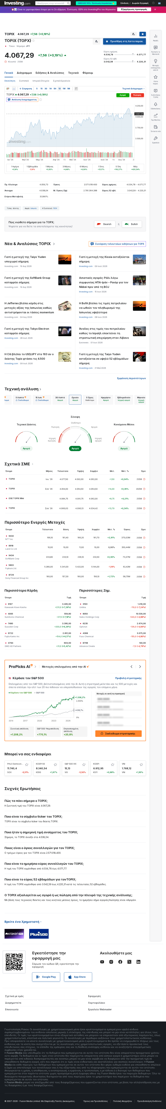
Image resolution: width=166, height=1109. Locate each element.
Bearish (107, 224)
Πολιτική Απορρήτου (122, 1101)
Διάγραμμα (24, 72)
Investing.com (86, 266)
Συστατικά (24, 81)
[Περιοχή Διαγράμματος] (14, 88)
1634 (55, 208)
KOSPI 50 (40, 764)
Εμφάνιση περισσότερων (131, 378)
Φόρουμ (88, 72)
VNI (123, 764)
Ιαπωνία (33, 208)
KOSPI (96, 764)
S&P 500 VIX (70, 764)
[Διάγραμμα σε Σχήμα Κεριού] (8, 88)
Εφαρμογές (94, 996)
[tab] (22, 400)
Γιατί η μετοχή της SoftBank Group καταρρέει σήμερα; (27, 280)
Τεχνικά (73, 72)
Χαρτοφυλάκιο (96, 1002)
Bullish (134, 224)
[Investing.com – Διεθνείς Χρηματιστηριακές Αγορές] (17, 3)
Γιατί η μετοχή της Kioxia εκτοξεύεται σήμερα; (104, 259)
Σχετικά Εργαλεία (61, 81)
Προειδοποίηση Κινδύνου (149, 1101)
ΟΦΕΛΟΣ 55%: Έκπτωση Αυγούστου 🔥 (96, 3)
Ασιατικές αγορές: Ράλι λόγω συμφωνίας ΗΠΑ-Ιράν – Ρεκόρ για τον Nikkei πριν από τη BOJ (103, 282)
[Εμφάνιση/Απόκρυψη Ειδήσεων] (76, 88)
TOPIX (12, 479)
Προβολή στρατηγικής (128, 678)
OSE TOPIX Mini (16, 498)
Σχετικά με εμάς (14, 996)
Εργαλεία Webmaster (100, 1009)
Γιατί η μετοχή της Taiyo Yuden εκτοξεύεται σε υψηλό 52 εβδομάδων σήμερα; (104, 359)
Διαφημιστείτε (13, 1002)
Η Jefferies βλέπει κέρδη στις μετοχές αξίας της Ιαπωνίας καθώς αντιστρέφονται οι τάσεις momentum (29, 308)
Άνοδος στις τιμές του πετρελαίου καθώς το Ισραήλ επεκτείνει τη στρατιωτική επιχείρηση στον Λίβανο (104, 333)
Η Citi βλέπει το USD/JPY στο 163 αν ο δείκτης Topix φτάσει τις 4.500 (29, 356)
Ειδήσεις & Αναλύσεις (50, 72)
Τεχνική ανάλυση (21, 389)
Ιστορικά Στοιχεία (41, 81)
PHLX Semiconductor (17, 764)
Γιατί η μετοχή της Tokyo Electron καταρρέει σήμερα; (27, 331)
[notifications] (153, 3)
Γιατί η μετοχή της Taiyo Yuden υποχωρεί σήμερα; (25, 259)
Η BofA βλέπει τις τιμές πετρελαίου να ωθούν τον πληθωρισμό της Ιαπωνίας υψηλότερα (102, 308)
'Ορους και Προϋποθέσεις (95, 1101)
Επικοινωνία (11, 1009)
